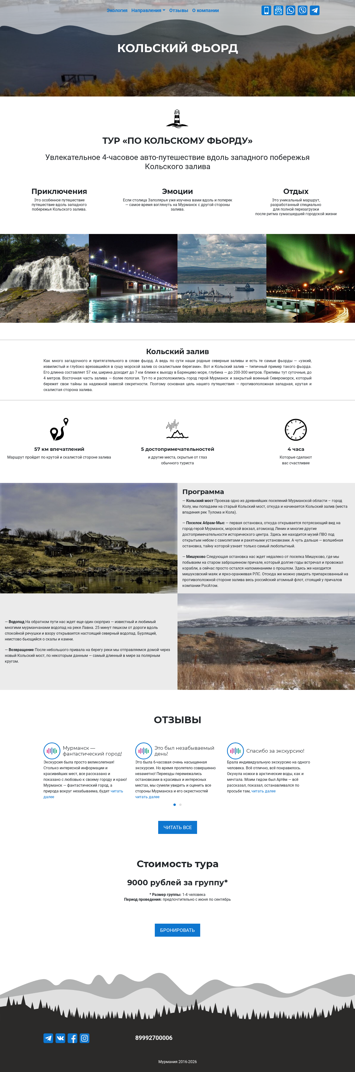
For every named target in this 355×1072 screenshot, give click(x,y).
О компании (205, 10)
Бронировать (177, 930)
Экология (117, 10)
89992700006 (153, 1037)
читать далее (147, 797)
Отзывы (178, 10)
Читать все (177, 827)
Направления (146, 10)
